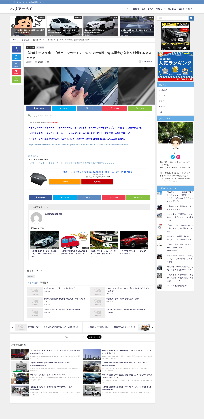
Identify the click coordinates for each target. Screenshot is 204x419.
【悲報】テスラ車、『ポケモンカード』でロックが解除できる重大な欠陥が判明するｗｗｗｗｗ (71, 163)
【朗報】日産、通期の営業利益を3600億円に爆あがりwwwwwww (180, 247)
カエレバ (101, 174)
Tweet (16, 58)
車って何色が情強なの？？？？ (180, 286)
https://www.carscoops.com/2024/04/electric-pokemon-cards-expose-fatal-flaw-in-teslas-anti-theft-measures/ (79, 144)
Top (128, 9)
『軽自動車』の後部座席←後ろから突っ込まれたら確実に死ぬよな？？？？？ (180, 278)
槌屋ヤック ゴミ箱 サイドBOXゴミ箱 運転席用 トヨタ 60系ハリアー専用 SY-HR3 (97, 172)
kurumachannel (147, 61)
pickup (41, 47)
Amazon (64, 182)
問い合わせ (172, 9)
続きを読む (33, 156)
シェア (16, 50)
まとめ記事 (31, 47)
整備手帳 (136, 9)
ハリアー (162, 95)
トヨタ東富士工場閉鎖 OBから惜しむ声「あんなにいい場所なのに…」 (180, 217)
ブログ (150, 9)
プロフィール (161, 9)
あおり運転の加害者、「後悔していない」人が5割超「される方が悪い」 (180, 258)
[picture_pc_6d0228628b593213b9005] (40, 117)
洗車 (143, 9)
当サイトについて (185, 9)
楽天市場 (97, 182)
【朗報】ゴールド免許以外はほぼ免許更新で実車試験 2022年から (180, 228)
